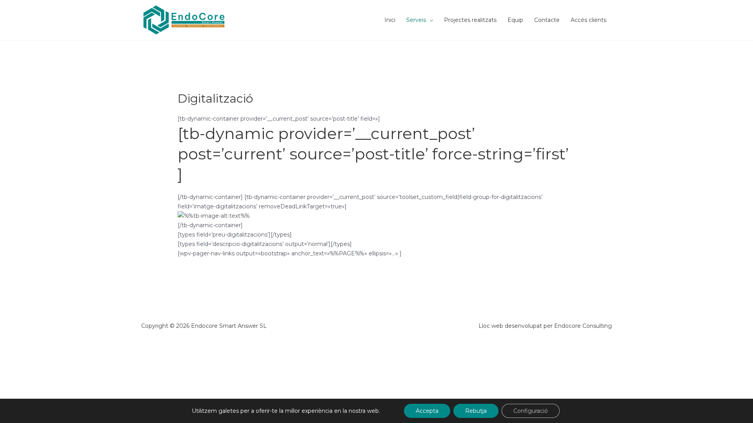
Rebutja (476, 410)
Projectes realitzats (470, 20)
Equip (515, 20)
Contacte (547, 20)
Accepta (427, 410)
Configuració (530, 410)
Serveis (416, 20)
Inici (389, 20)
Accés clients (588, 20)
